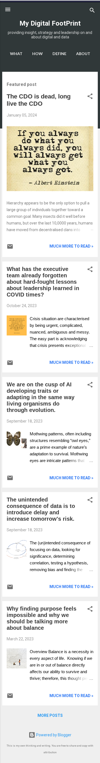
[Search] (92, 11)
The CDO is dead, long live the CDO (39, 100)
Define (59, 53)
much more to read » (71, 246)
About (83, 53)
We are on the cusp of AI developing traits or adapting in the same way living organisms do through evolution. (40, 397)
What (16, 53)
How (37, 53)
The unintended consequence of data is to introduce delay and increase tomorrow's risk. (41, 509)
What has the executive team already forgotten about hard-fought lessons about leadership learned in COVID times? (43, 282)
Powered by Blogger (53, 735)
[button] (90, 97)
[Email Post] (10, 248)
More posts (50, 715)
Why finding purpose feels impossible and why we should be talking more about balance (41, 618)
